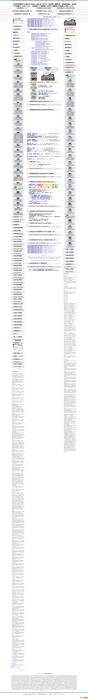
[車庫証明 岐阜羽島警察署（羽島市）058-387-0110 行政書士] (18, 81)
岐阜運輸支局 (16, 224)
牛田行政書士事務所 (17, 236)
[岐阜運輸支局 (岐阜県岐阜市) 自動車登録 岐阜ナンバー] (15, 59)
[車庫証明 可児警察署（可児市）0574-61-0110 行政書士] (18, 115)
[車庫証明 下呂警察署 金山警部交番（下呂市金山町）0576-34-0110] (18, 203)
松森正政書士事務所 (17, 294)
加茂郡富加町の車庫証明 (18, 139)
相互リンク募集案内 (17, 336)
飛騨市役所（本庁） (30, 143)
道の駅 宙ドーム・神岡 (31, 151)
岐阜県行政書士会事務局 (31, 144)
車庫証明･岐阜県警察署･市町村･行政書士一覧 (39, 51)
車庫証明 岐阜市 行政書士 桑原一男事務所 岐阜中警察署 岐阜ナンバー (18, 377)
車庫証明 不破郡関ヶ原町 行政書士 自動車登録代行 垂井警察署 (18, 587)
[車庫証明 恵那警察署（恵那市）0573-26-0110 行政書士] (18, 144)
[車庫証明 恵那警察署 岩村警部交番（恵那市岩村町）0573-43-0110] (18, 149)
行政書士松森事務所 (17, 321)
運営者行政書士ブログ (18, 353)
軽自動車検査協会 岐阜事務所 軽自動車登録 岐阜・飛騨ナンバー (18, 382)
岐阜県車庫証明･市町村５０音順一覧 (44, 11)
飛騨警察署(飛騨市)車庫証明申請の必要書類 (39, 38)
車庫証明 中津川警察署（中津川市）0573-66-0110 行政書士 (18, 487)
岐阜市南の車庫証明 (18, 72)
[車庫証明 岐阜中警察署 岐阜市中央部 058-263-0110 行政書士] (18, 63)
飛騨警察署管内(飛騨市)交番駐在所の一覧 (39, 34)
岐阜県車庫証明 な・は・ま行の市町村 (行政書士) (40, 59)
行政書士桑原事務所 (17, 241)
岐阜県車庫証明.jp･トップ (22, 8)
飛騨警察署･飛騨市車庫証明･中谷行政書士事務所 (44, 49)
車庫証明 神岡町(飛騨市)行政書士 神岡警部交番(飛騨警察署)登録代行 (18, 522)
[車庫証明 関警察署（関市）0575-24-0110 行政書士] (18, 121)
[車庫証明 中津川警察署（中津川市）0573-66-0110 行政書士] (18, 154)
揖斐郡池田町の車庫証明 (18, 179)
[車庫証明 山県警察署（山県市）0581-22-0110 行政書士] (18, 127)
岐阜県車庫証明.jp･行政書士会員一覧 (22, 13)
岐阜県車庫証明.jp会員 (18, 233)
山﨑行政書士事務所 (17, 251)
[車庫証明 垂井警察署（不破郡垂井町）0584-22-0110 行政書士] (18, 169)
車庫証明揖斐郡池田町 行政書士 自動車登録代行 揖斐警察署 (18, 571)
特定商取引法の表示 (17, 306)
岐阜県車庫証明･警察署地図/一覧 (66, 11)
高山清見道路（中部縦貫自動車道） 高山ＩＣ (36, 153)
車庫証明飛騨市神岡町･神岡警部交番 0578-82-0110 (43, 29)
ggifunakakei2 (66, 295)
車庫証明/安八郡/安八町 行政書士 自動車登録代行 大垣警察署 (18, 538)
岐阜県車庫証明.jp (18, 26)
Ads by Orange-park (21, 669)
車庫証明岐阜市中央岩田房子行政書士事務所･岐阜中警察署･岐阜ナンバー (18, 654)
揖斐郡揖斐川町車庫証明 (18, 178)
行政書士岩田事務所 (70, 84)
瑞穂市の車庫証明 (18, 111)
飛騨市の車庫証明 (18, 209)
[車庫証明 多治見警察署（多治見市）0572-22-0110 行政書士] (18, 102)
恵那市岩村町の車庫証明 (18, 152)
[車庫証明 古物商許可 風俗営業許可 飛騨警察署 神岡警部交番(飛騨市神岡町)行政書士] (33, 76)
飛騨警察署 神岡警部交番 (32, 133)
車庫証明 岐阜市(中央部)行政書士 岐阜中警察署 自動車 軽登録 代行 (18, 527)
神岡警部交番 (16, 35)
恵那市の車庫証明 (18, 147)
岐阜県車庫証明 (17, 29)
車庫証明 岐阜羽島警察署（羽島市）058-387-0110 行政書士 (18, 402)
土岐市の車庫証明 (18, 105)
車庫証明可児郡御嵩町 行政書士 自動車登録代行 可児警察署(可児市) (18, 594)
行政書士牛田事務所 (70, 158)
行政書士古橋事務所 (70, 139)
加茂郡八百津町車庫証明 (18, 135)
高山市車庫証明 (16, 47)
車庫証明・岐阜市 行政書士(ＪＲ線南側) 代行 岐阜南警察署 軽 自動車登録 (18, 617)
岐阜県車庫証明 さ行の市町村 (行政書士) (39, 57)
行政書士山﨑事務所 (17, 315)
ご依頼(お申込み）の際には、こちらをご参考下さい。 (39, 201)
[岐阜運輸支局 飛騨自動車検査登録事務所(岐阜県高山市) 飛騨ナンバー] (15, 187)
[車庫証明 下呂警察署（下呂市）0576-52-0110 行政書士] (18, 198)
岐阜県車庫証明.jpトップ (49, 673)
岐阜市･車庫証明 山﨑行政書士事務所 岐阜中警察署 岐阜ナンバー (18, 490)
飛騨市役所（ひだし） (35, 37)
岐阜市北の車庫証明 (18, 78)
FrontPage (66, 284)
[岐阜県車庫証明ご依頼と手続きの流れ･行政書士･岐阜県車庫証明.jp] (43, 186)
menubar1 (15, 639)
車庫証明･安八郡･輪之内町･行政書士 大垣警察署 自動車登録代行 (18, 548)
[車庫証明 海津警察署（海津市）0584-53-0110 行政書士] (18, 159)
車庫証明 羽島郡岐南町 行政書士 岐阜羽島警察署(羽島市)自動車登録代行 (18, 568)
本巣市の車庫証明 (18, 112)
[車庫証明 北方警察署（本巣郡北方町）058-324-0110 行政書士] (18, 108)
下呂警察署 (15, 50)
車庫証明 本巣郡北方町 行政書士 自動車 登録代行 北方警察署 (18, 597)
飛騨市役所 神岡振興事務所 (32, 140)
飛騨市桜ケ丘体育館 (30, 148)
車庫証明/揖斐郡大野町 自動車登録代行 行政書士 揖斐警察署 (18, 574)
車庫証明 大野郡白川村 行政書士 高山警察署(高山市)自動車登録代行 (18, 591)
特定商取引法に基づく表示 (44, 13)
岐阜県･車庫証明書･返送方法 (40, 45)
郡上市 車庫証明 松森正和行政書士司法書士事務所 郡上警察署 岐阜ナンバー (18, 630)
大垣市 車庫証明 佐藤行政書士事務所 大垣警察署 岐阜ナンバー (18, 633)
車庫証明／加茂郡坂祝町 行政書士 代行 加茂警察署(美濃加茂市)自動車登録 (18, 607)
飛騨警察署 (15, 32)
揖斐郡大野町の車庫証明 (18, 180)
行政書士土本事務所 (17, 275)
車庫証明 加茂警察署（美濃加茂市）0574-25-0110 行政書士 (18, 392)
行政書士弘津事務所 (70, 128)
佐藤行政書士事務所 (17, 265)
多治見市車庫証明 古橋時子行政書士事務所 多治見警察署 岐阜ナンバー (18, 660)
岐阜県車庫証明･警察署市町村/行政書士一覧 (22, 11)
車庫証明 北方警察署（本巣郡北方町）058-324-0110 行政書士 (18, 398)
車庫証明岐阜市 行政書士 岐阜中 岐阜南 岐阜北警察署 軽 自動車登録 (18, 430)
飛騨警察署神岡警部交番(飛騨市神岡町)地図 (39, 36)
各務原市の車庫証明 (18, 92)
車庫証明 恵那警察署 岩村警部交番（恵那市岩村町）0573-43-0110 (18, 516)
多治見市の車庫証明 (18, 104)
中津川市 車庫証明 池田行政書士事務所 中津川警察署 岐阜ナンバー (18, 465)
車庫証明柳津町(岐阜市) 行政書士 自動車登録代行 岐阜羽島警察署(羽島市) (18, 533)
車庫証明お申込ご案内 (18, 303)
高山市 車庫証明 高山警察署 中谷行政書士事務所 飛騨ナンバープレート (18, 651)
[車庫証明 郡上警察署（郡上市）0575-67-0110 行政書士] (18, 182)
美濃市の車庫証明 (18, 125)
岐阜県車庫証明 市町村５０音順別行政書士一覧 (40, 52)
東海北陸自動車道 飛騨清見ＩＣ (33, 156)
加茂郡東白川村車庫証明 (18, 142)
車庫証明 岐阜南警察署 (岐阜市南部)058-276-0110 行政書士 (18, 395)
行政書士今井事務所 (17, 299)
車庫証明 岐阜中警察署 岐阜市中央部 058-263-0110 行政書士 (18, 509)
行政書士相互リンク (17, 327)
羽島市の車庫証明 (18, 84)
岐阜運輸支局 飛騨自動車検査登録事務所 (34, 136)
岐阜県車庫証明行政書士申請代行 (44, 8)
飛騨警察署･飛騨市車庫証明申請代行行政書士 (39, 47)
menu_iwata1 (66, 298)
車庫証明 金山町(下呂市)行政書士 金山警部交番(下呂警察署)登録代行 (18, 551)
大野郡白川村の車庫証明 (18, 196)
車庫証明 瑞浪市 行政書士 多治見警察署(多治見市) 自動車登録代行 (18, 451)
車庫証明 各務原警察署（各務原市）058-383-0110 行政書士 (18, 389)
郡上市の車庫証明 (18, 185)
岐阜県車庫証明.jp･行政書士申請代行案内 (66, 8)
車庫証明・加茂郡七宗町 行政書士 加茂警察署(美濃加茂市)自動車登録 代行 (18, 644)
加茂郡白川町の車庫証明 (18, 141)
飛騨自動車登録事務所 (18, 227)
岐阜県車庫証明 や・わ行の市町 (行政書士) (39, 61)
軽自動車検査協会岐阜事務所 (32, 137)
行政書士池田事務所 (70, 171)
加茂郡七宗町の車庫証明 (18, 138)
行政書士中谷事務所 (17, 312)
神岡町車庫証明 (16, 41)
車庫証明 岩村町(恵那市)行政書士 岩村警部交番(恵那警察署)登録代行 (18, 627)
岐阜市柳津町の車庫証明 (18, 87)
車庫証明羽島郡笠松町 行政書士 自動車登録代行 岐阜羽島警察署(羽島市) (18, 600)
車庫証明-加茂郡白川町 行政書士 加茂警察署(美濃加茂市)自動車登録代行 (18, 541)
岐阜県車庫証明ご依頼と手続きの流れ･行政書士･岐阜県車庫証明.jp (18, 417)
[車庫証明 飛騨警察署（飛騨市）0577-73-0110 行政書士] (18, 207)
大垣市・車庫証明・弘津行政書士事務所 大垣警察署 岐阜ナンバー (18, 577)
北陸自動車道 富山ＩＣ (31, 158)
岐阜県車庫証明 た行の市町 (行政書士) (38, 58)
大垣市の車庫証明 (18, 96)
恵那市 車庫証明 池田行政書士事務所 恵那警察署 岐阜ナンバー (18, 636)
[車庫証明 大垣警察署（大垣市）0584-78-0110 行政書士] (18, 94)
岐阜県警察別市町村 (18, 56)
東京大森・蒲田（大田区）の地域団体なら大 (18, 664)
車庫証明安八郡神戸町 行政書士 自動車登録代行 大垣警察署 (18, 584)
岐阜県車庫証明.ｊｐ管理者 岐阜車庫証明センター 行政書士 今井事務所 (43, 693)
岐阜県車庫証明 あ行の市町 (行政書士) (38, 54)
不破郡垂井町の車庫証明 (18, 172)
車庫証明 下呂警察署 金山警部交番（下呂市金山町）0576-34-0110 (18, 545)
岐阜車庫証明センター (18, 359)
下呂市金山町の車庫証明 (18, 205)
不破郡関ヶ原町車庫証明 (18, 173)
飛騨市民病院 (29, 149)
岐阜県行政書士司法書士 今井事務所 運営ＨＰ (39, 64)
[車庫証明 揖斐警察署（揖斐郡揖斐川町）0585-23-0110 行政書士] (18, 175)
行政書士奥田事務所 (17, 318)
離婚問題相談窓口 (14, 663)
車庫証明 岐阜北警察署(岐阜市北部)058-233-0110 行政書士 (18, 424)
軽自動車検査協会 (17, 230)
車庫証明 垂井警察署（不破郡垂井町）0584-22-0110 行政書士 (18, 420)
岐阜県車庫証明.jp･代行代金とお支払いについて (44, 46)
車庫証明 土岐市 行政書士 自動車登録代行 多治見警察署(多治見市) (18, 459)
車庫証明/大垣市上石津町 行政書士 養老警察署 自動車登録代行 (18, 604)
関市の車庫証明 (18, 124)
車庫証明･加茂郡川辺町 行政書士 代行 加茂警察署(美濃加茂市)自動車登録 (18, 641)
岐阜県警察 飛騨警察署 (31, 139)
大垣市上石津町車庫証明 (18, 167)
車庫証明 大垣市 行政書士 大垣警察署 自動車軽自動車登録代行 (18, 438)
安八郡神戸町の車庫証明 (18, 97)
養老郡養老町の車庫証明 (18, 166)
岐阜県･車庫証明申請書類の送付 (41, 42)
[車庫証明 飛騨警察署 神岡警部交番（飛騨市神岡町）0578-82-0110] (18, 211)
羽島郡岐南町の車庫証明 (18, 86)
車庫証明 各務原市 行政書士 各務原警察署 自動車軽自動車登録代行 (18, 448)
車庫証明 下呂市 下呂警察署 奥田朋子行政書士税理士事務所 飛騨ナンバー (18, 614)
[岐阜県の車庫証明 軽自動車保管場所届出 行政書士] (11, 675)
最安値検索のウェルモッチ (15, 665)
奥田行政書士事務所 (17, 284)
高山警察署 (15, 44)
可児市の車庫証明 (18, 118)
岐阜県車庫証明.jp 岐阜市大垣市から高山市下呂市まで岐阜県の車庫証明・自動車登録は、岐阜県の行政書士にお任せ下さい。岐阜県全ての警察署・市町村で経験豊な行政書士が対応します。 (44, 5)
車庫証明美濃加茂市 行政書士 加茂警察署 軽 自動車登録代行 (18, 558)
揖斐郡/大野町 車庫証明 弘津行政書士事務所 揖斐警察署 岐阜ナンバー (18, 657)
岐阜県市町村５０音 (17, 216)
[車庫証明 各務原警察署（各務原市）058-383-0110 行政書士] (18, 89)
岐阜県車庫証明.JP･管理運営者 (37, 62)
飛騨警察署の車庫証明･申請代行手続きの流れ (39, 39)
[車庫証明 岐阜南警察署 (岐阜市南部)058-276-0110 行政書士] (18, 69)
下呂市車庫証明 (16, 53)
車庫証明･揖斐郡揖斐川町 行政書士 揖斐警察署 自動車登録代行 (18, 564)
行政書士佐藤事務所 (70, 126)
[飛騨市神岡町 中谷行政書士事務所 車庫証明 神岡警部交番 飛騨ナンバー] (18, 20)
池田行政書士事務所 (17, 289)
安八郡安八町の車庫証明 (18, 100)
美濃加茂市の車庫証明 (18, 134)
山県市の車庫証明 (18, 130)
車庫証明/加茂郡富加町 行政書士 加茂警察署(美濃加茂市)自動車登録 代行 (18, 620)
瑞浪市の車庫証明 (18, 106)
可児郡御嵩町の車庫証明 (18, 119)
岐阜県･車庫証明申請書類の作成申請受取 (43, 43)
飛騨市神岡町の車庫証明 (18, 214)
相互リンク (15, 333)
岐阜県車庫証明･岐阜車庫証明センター (66, 13)
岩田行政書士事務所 (17, 246)
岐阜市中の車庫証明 (18, 66)
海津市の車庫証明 (18, 161)
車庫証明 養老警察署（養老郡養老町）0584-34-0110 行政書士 (18, 471)
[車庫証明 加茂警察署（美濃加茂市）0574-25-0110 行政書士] (18, 132)
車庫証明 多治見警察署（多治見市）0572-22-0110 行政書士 (18, 385)
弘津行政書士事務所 (17, 270)
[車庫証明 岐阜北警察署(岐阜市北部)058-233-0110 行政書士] (18, 75)
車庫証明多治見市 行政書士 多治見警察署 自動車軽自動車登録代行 (18, 427)
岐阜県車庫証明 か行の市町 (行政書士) (38, 56)
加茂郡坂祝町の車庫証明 (18, 140)
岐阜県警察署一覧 (17, 221)
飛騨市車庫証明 (16, 38)
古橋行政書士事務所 (17, 279)
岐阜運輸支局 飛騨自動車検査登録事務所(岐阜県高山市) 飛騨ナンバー (18, 462)
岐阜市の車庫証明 (18, 67)
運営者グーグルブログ (18, 356)
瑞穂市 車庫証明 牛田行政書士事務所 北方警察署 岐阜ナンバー (18, 647)
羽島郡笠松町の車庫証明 (18, 85)
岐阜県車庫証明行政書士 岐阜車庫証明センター (40, 63)
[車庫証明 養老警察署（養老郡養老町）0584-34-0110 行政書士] (18, 163)
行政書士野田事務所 (17, 255)
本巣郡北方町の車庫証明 (18, 113)
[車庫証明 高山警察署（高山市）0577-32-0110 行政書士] (18, 192)
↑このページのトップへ (38, 673)
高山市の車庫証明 (18, 194)
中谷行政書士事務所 (30, 135)
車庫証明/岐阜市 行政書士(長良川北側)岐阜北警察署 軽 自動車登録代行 (18, 610)
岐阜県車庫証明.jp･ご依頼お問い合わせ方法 (43, 41)
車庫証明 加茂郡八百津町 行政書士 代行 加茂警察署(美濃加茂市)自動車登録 (18, 623)
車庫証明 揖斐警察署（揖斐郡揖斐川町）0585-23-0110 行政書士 (18, 412)
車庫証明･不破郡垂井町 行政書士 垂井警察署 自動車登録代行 (18, 555)
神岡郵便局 (29, 150)
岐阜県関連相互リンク (18, 330)
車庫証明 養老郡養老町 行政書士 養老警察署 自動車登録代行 (18, 581)
